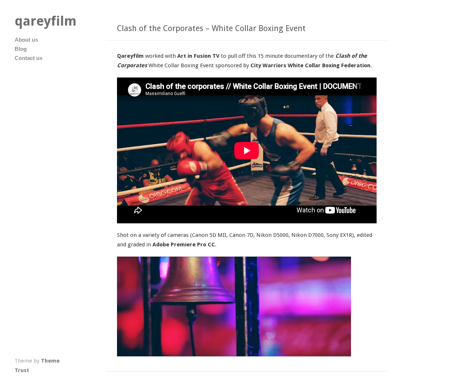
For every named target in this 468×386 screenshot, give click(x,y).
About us (26, 40)
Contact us (28, 58)
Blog (21, 49)
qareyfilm (45, 21)
